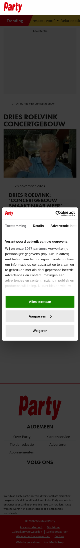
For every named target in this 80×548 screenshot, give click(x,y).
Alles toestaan (40, 302)
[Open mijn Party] (59, 7)
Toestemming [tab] (15, 226)
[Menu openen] (45, 7)
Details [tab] (38, 226)
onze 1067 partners (31, 248)
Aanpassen (37, 316)
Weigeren (40, 331)
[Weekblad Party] (20, 7)
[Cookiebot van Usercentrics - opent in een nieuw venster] (56, 213)
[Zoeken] (72, 7)
